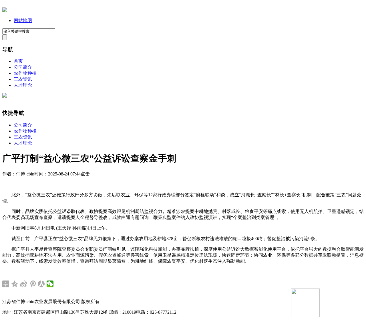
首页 (18, 61)
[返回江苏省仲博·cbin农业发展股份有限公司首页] (4, 10)
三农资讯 (23, 79)
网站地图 (23, 20)
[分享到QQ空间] (14, 284)
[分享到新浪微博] (23, 284)
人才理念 (23, 85)
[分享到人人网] (41, 284)
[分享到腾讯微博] (32, 284)
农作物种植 (25, 73)
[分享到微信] (50, 284)
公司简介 (23, 67)
